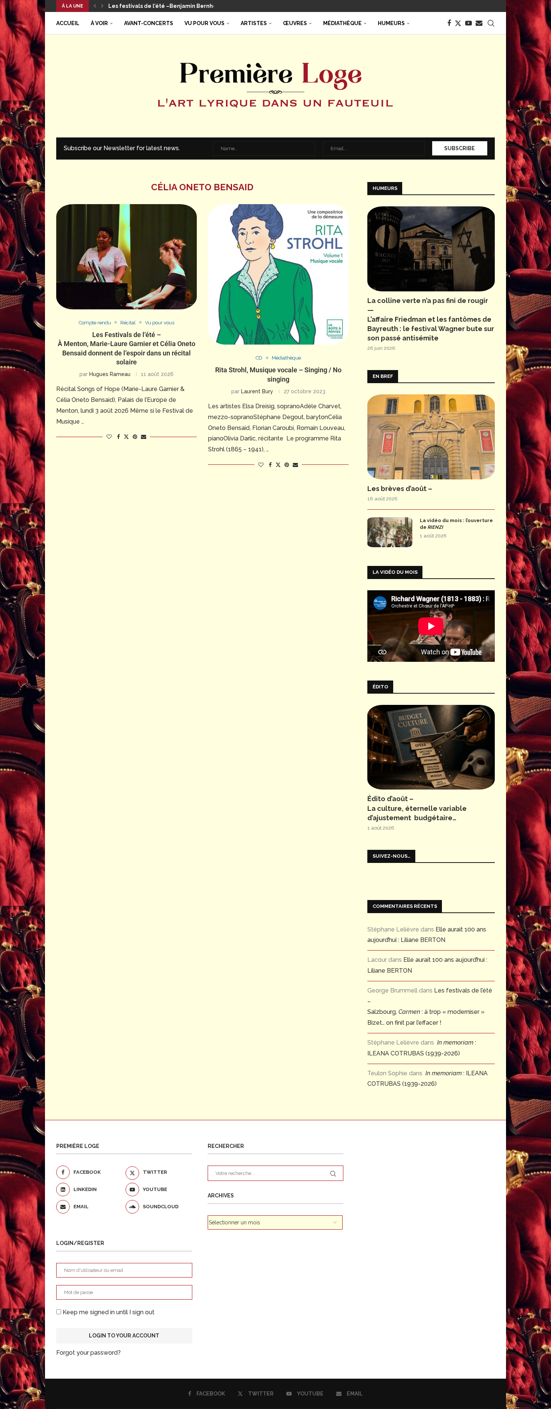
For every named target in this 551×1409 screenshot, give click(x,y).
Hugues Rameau (109, 374)
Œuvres (295, 23)
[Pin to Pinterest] (135, 437)
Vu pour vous (204, 23)
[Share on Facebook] (118, 437)
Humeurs (391, 23)
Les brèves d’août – (399, 489)
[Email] (479, 23)
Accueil (67, 23)
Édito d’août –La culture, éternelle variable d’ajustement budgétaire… (417, 808)
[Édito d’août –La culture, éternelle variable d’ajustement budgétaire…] (431, 747)
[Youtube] (468, 23)
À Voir (99, 23)
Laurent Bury (257, 391)
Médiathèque (342, 23)
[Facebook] (449, 23)
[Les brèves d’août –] (431, 436)
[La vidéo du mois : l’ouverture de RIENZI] (389, 532)
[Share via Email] (143, 437)
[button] (95, 6)
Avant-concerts (148, 23)
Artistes (254, 23)
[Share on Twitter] (126, 436)
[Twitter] (458, 23)
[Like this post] (109, 437)
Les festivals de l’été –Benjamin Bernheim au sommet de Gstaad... (198, 6)
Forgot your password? (88, 1352)
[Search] (491, 23)
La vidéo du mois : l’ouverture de (456, 524)
